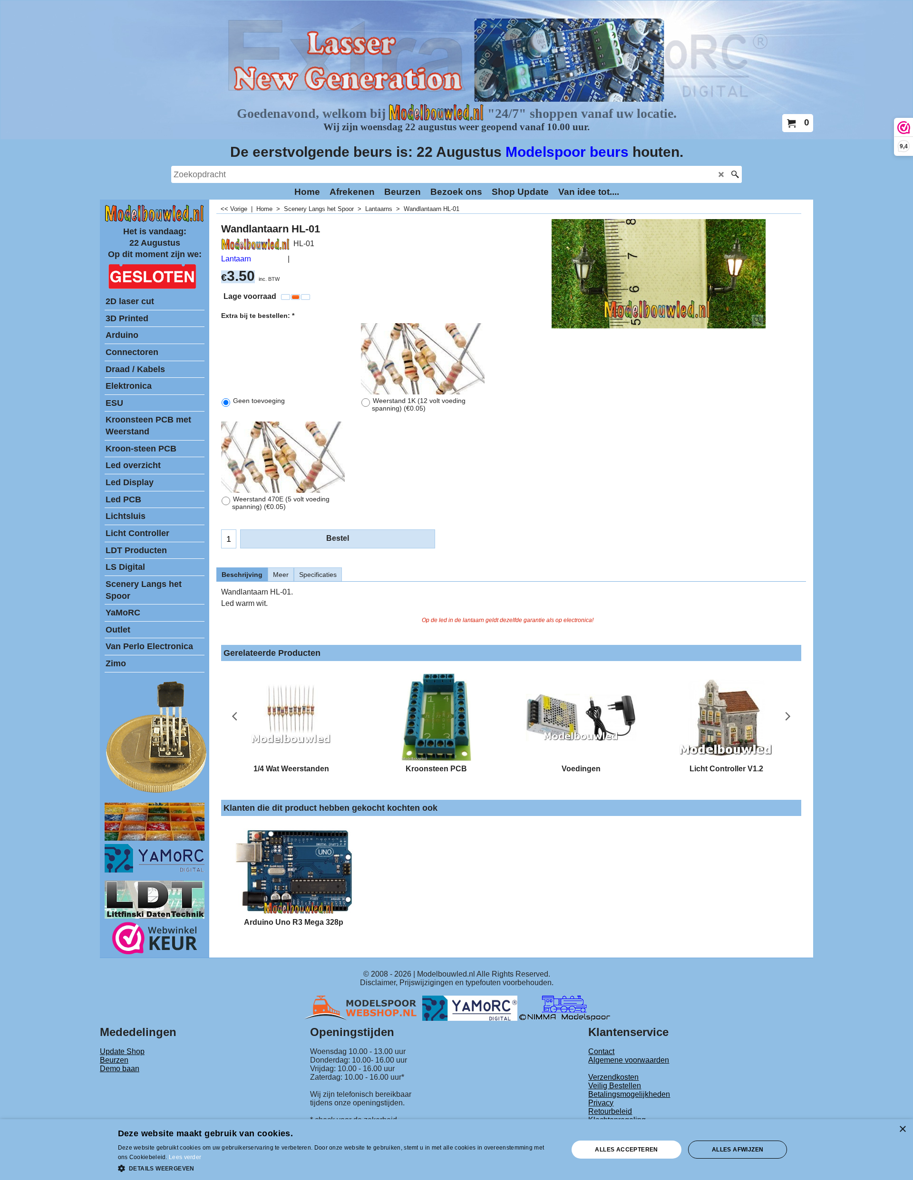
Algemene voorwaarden (628, 1060)
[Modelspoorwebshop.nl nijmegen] (362, 1008)
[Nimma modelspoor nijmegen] (564, 1008)
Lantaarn (236, 259)
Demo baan (119, 1069)
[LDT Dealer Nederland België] (157, 792)
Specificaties (318, 574)
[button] (336, 1167)
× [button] (902, 1129)
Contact (601, 1051)
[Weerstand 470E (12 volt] (283, 457)
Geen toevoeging (259, 400)
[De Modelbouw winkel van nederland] (154, 220)
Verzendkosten (613, 1077)
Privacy (600, 1103)
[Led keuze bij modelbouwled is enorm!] (154, 838)
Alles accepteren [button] (626, 1149)
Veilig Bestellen (614, 1086)
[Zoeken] (735, 174)
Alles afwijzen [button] (738, 1149)
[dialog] (456, 1149)
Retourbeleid (610, 1111)
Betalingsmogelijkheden (629, 1094)
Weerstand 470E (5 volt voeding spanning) (281, 502)
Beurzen (114, 1060)
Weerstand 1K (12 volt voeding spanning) (419, 404)
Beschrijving (242, 574)
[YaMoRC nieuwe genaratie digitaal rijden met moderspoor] (154, 870)
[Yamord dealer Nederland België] (469, 1008)
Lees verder (185, 1157)
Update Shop (122, 1051)
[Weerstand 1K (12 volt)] (423, 358)
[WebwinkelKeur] (154, 940)
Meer (281, 574)
